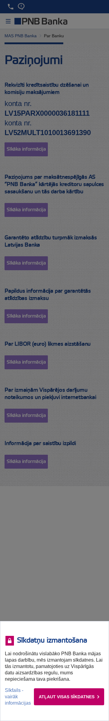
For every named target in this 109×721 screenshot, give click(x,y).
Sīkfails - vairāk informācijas (18, 697)
